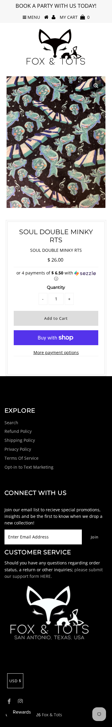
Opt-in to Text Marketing (28, 467)
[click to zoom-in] (95, 85)
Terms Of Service (21, 458)
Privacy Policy (17, 449)
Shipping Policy (19, 440)
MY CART (75, 17)
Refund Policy (18, 431)
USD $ (15, 680)
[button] (56, 276)
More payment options (56, 352)
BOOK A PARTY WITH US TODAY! (56, 5)
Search (11, 422)
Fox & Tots (52, 714)
